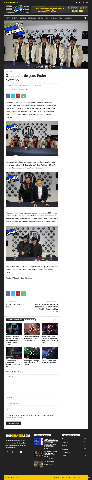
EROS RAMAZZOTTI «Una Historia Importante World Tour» (50, 453)
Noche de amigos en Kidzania (14, 305)
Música (40, 18)
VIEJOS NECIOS (49, 462)
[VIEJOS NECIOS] (38, 464)
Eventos (15, 18)
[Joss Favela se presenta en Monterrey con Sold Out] (14, 353)
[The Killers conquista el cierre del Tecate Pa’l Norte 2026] (32, 329)
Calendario (68, 18)
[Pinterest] (18, 96)
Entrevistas (32, 18)
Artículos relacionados (14, 319)
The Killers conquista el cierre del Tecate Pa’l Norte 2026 (31, 338)
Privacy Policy (77, 477)
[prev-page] (54, 319)
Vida (60, 18)
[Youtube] (86, 2)
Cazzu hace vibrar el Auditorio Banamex (49, 362)
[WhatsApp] (23, 96)
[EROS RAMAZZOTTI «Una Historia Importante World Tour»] (38, 454)
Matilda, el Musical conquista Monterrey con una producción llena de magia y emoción (13, 340)
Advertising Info (66, 477)
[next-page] (57, 319)
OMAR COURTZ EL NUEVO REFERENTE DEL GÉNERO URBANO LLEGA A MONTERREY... (51, 442)
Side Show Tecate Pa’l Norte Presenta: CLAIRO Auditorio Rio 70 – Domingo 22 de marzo (46, 308)
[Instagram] (79, 2)
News (8, 18)
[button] (85, 18)
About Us (56, 477)
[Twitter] (83, 2)
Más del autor (29, 319)
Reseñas (23, 18)
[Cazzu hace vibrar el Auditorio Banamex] (50, 353)
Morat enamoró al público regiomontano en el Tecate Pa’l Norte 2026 (50, 339)
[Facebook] (76, 2)
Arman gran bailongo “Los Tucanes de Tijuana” (31, 363)
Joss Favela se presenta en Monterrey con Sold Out (13, 363)
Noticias (54, 18)
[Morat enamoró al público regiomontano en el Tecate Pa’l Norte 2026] (50, 329)
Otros (47, 18)
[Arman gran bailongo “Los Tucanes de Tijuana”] (32, 353)
